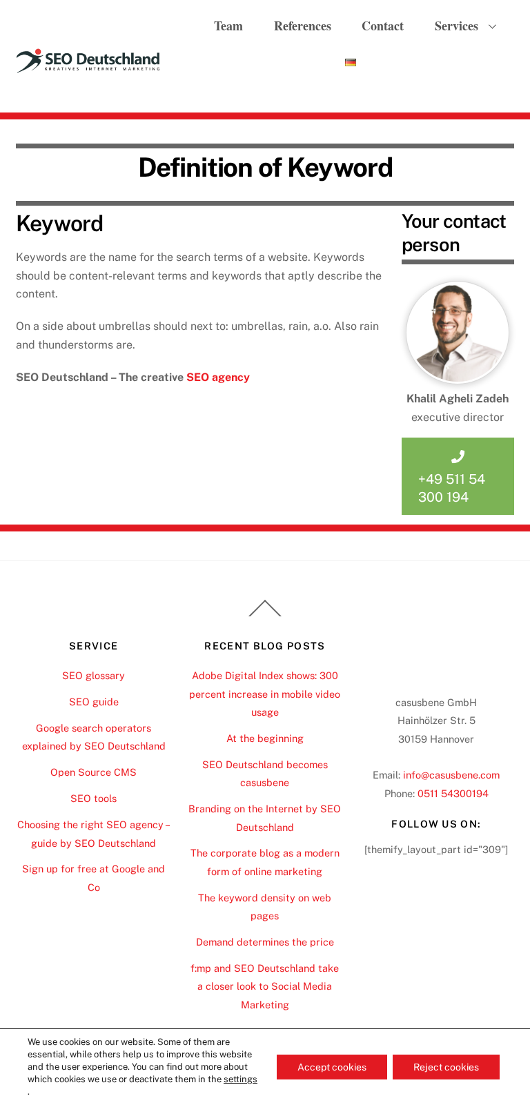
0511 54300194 (453, 793)
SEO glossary (93, 675)
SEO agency (218, 377)
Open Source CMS (93, 772)
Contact (383, 26)
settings (240, 1079)
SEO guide (94, 701)
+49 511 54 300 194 (451, 488)
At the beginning (265, 738)
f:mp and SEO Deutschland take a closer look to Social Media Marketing (264, 986)
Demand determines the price (265, 942)
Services (456, 26)
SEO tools (93, 798)
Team (228, 26)
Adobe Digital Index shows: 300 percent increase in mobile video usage (264, 693)
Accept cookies (331, 1067)
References (302, 26)
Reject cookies (446, 1067)
